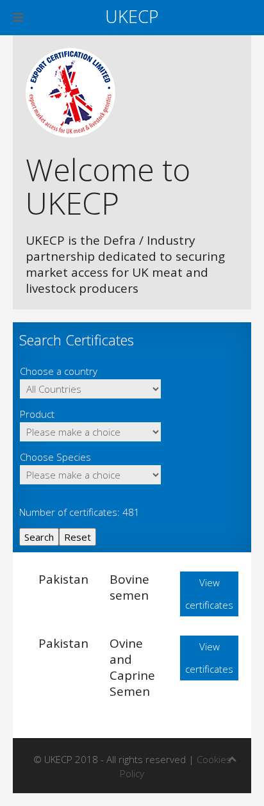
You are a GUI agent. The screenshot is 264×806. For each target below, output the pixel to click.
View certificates (209, 593)
